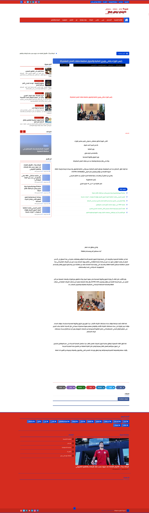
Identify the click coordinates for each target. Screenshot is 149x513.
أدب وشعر (107, 421)
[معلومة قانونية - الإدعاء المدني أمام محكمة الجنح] (48, 83)
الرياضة (91, 20)
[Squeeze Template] (128, 510)
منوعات (116, 425)
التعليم (71, 20)
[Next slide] (21, 131)
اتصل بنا (105, 2)
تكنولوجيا (64, 20)
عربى (102, 20)
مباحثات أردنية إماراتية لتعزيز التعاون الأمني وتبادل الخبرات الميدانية (33, 199)
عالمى (97, 20)
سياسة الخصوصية (113, 2)
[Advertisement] (74, 39)
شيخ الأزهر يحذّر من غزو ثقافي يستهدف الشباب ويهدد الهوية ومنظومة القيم (105, 212)
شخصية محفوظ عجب (38, 108)
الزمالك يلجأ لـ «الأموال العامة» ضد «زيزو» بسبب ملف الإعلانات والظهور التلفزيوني (51, 53)
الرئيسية (126, 2)
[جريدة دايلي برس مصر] (116, 10)
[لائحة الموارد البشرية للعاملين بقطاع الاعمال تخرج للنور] (48, 120)
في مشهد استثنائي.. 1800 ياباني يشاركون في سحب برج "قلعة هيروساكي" (31, 177)
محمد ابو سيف (124, 469)
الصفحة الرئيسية (102, 65)
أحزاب (125, 421)
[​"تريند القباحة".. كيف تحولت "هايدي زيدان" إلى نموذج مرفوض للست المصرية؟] (48, 95)
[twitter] (28, 2)
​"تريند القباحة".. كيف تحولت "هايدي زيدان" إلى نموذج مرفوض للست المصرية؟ (32, 96)
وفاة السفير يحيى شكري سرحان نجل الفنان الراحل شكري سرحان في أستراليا (106, 201)
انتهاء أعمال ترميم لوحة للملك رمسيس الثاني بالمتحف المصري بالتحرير (107, 208)
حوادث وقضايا (83, 20)
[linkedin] (33, 2)
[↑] (74, 508)
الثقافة (90, 421)
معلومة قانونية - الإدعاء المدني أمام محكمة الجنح (33, 84)
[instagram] (36, 2)
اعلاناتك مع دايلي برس (96, 2)
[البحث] (21, 2)
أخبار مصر (109, 20)
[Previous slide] (24, 131)
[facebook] (39, 2)
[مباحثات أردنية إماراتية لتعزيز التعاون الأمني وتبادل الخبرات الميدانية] (46, 199)
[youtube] (25, 2)
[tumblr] (30, 2)
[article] (35, 145)
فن (76, 20)
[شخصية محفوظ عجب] (48, 107)
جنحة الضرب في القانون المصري (34, 71)
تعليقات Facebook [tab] (123, 399)
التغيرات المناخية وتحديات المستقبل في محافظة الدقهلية (36, 150)
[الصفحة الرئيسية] (126, 20)
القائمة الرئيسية (118, 20)
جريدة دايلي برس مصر (107, 510)
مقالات (124, 425)
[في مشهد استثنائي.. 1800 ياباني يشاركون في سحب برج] (46, 178)
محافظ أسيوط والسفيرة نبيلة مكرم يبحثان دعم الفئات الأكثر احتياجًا (108, 193)
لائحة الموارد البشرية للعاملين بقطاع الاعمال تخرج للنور (33, 121)
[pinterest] (29, 510)
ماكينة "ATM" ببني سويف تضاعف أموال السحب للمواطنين (110, 205)
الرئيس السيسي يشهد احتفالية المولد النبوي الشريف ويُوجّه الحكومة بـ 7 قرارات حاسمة (103, 197)
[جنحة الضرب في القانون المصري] (48, 71)
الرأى (82, 421)
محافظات (30, 421)
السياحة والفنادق (55, 20)
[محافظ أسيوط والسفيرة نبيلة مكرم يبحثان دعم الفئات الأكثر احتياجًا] (46, 188)
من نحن (120, 2)
